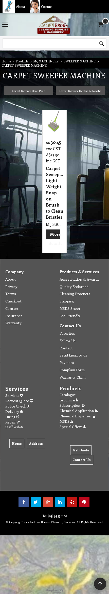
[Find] (101, 43)
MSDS (65, 421)
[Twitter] (36, 502)
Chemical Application (77, 410)
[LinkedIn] (60, 502)
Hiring (10, 416)
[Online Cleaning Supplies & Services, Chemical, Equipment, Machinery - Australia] (53, 24)
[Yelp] (72, 502)
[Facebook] (24, 502)
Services (12, 395)
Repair (11, 422)
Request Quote (17, 400)
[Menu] (5, 25)
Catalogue (68, 394)
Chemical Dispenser (76, 416)
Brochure (68, 400)
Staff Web (12, 427)
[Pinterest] (84, 502)
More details (55, 238)
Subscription (71, 405)
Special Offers (71, 426)
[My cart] (100, 25)
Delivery (12, 411)
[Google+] (48, 502)
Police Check (16, 406)
